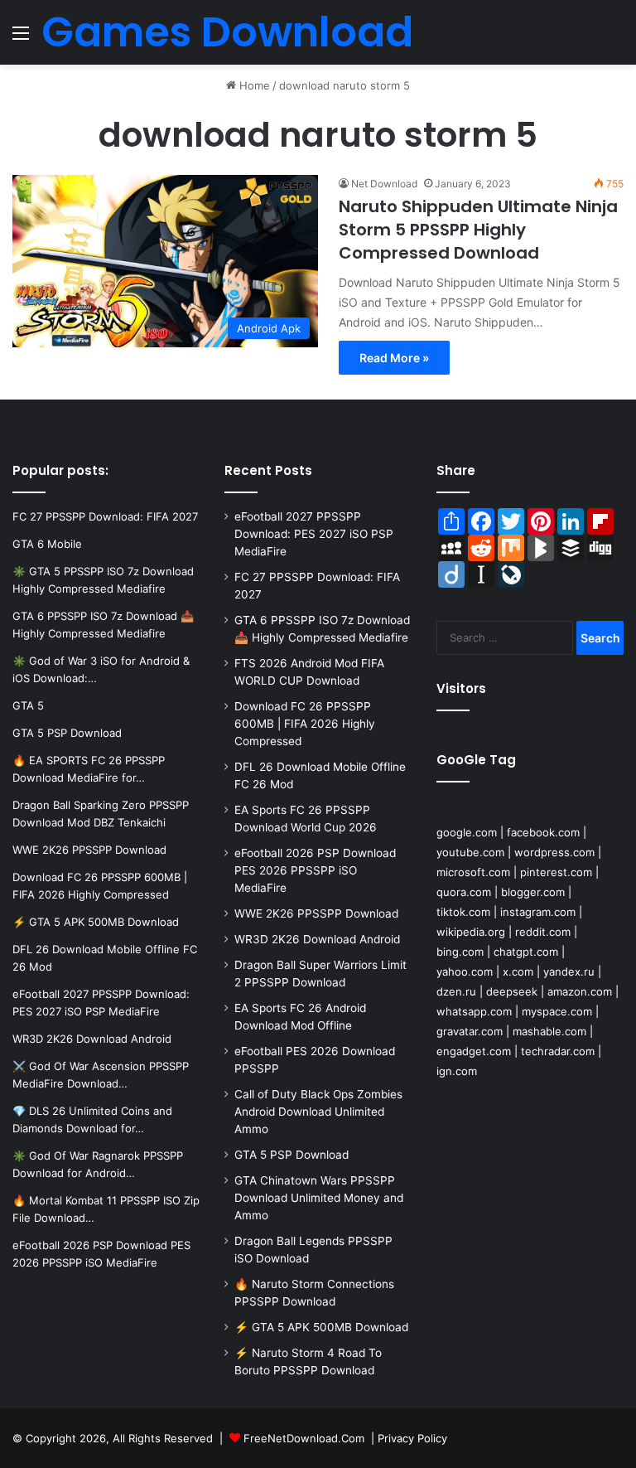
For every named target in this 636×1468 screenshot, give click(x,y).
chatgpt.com (526, 951)
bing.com (460, 951)
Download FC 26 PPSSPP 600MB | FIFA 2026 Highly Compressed (304, 724)
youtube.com (470, 852)
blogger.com (533, 892)
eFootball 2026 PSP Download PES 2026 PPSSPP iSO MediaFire (315, 870)
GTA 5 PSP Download (291, 1154)
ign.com (456, 1071)
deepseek (511, 991)
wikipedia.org (470, 931)
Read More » (394, 358)
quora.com (463, 892)
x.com (518, 971)
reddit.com (543, 931)
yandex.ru (569, 971)
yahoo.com (464, 971)
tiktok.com (463, 911)
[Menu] (20, 38)
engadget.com (473, 1051)
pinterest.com (556, 872)
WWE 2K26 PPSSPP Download (316, 913)
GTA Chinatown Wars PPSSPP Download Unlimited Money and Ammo (318, 1198)
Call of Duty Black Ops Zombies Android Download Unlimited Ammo (318, 1112)
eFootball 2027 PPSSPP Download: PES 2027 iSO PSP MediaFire (313, 534)
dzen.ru (456, 991)
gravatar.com (469, 1031)
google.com (466, 832)
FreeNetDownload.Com (303, 1438)
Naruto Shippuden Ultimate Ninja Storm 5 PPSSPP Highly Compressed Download (478, 229)
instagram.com (538, 911)
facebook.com (543, 832)
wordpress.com (554, 852)
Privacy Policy (412, 1438)
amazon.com (579, 991)
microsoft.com (473, 872)
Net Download (384, 183)
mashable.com (549, 1031)
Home (253, 85)
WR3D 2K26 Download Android (317, 939)
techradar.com (558, 1051)
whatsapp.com (474, 1011)
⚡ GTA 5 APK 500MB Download (321, 1327)
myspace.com (557, 1011)
